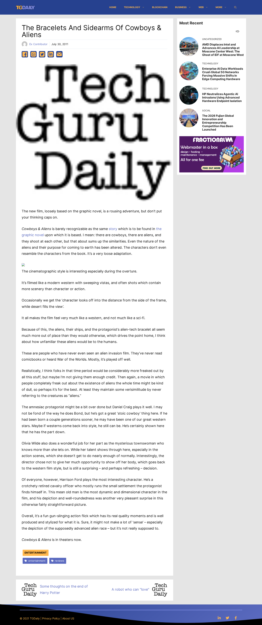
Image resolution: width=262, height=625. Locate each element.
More (219, 7)
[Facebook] (235, 618)
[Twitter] (227, 618)
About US (68, 618)
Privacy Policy (51, 618)
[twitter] (42, 54)
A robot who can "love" (130, 589)
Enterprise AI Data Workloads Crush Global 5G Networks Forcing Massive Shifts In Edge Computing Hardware (222, 74)
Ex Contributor (38, 44)
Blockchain (159, 7)
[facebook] (25, 54)
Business (181, 7)
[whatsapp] (33, 54)
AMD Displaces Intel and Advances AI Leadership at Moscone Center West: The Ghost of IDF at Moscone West (223, 50)
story (113, 229)
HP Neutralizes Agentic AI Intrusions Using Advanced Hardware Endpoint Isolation (222, 97)
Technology (132, 7)
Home (112, 7)
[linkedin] (51, 54)
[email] (59, 54)
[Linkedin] (219, 618)
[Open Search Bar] (235, 7)
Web (201, 7)
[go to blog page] (238, 31)
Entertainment (36, 552)
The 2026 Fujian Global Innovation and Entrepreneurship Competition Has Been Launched (218, 122)
